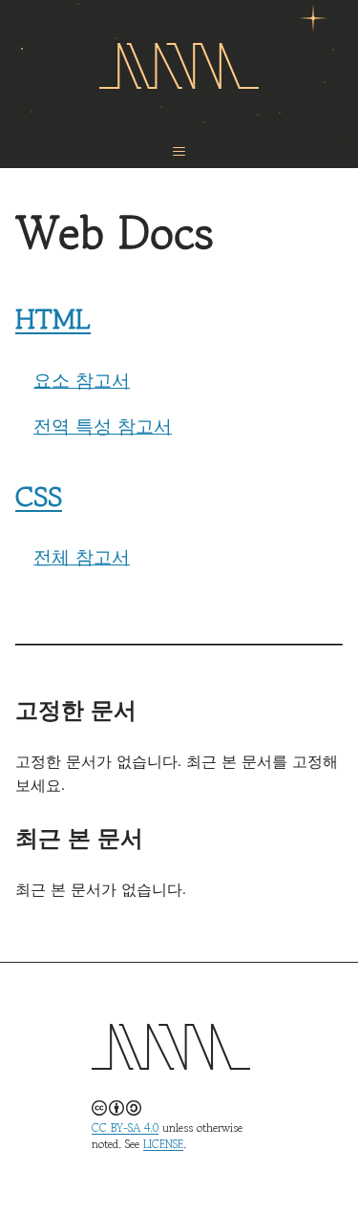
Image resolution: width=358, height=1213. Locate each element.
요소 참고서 (81, 379)
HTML (53, 318)
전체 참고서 (81, 556)
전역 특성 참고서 (102, 425)
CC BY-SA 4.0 (125, 1127)
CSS (38, 496)
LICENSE (163, 1144)
